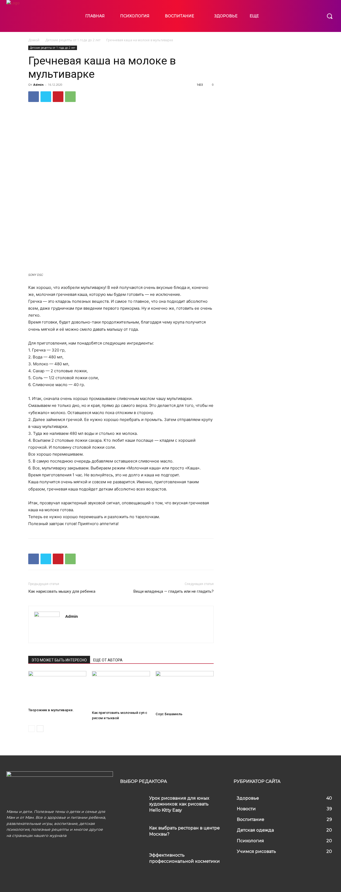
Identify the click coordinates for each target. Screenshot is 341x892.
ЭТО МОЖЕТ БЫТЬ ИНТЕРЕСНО (59, 660)
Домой (33, 40)
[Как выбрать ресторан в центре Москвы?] (132, 833)
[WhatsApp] (70, 96)
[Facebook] (33, 96)
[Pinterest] (58, 96)
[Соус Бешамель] (185, 690)
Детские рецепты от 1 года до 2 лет (72, 40)
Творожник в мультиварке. (51, 710)
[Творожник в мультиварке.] (57, 688)
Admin (38, 85)
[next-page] (40, 728)
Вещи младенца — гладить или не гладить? (173, 591)
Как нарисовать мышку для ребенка (61, 591)
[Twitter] (45, 96)
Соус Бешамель (169, 714)
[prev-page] (31, 728)
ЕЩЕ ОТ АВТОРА (108, 660)
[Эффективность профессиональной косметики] (132, 860)
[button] (329, 16)
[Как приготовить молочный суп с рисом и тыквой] (121, 689)
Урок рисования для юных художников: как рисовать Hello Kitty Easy (179, 804)
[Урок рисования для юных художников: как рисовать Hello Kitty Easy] (132, 803)
